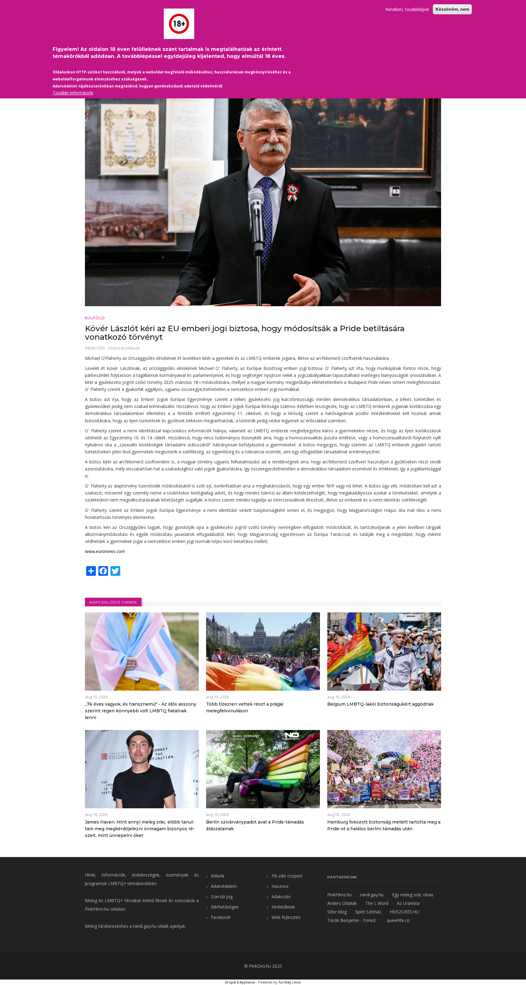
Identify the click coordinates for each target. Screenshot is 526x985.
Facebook (220, 917)
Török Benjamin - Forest (351, 920)
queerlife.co (398, 920)
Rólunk (217, 876)
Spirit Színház (368, 912)
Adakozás (281, 896)
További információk (73, 93)
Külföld (95, 318)
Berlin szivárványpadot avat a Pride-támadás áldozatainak (255, 825)
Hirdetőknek (283, 907)
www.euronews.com (105, 551)
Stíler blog (337, 912)
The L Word (376, 903)
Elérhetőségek (225, 907)
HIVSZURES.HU (404, 912)
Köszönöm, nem (452, 9)
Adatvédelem (224, 886)
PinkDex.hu (260, 966)
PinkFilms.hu (97, 909)
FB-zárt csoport (287, 876)
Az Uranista (408, 903)
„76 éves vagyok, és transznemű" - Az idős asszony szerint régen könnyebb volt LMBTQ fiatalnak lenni (140, 710)
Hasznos (280, 886)
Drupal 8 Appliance (240, 982)
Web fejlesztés (286, 917)
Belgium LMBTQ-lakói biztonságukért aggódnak (380, 704)
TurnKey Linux (289, 982)
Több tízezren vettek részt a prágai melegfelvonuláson (244, 707)
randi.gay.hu (144, 926)
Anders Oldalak (342, 903)
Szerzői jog (222, 896)
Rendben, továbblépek (407, 9)
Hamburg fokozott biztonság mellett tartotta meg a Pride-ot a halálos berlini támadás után (383, 825)
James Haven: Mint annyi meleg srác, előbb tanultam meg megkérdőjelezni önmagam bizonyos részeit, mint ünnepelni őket (140, 828)
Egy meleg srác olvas (412, 895)
